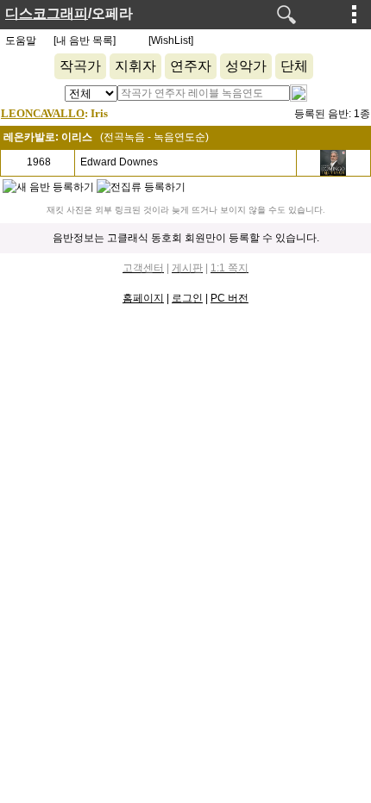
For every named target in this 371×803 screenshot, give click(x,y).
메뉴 (354, 14)
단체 (294, 66)
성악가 (246, 66)
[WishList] (170, 40)
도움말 (20, 40)
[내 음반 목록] (84, 40)
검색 (286, 14)
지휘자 (135, 66)
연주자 (190, 66)
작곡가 (80, 66)
